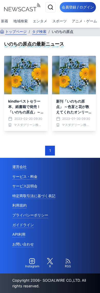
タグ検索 (39, 31)
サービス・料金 (24, 176)
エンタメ (40, 21)
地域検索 (20, 21)
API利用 (18, 234)
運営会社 (19, 166)
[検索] (50, 7)
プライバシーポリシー (30, 215)
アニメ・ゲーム (84, 21)
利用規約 (19, 205)
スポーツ (59, 21)
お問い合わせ (23, 244)
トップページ (16, 31)
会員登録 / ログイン (78, 7)
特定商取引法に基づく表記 (33, 196)
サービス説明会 (24, 186)
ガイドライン (23, 225)
